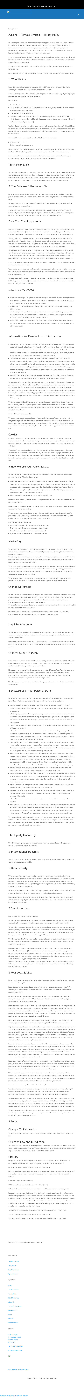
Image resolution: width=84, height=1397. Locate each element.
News (10, 1314)
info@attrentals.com (15, 1350)
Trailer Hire (12, 1266)
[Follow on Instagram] (42, 3)
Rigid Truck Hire (13, 1270)
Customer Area (13, 1323)
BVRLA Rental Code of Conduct (18, 1369)
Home (10, 1286)
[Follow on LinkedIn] (45, 3)
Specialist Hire (13, 1274)
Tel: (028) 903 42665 (15, 1346)
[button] (14, 1396)
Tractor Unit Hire (13, 1262)
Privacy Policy (12, 1310)
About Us (11, 1302)
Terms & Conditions (14, 1306)
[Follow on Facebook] (38, 3)
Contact (10, 1319)
